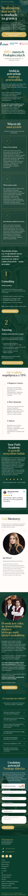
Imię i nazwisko (6, 790)
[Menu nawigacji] (25, 2)
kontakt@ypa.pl (9, 851)
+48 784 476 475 (10, 848)
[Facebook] (6, 856)
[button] (3, 530)
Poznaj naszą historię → (9, 687)
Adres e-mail (5, 796)
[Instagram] (3, 856)
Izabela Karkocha (22, 894)
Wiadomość (5, 815)
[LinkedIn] (10, 856)
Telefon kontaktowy (7, 802)
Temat (3, 809)
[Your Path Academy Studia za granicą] (7, 1)
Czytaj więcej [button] (6, 505)
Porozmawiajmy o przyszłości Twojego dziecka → (14, 34)
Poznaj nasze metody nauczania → (12, 362)
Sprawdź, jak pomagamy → (10, 311)
